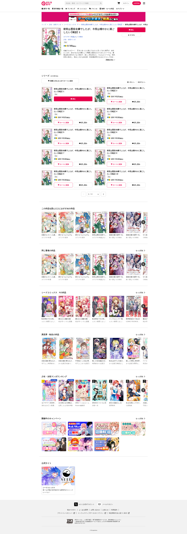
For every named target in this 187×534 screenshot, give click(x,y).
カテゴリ (119, 8)
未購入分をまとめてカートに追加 (61, 81)
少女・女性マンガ (69, 39)
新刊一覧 (47, 8)
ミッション (83, 8)
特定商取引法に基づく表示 (119, 513)
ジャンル (94, 8)
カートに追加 (117, 102)
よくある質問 (83, 510)
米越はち (74, 37)
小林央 (80, 37)
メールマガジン (107, 504)
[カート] (118, 3)
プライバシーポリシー (66, 513)
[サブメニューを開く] (144, 3)
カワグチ (66, 37)
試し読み (137, 102)
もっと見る (139, 250)
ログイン (126, 3)
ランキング (71, 8)
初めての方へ (71, 510)
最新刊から (141, 82)
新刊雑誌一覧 (58, 8)
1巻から (132, 82)
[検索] (101, 3)
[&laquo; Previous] (83, 194)
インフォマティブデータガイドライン (91, 513)
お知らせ (105, 510)
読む (132, 30)
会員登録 (137, 3)
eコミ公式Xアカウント (84, 504)
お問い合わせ (95, 510)
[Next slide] (143, 222)
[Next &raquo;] (103, 194)
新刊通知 (132, 35)
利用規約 (114, 510)
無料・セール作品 (108, 8)
